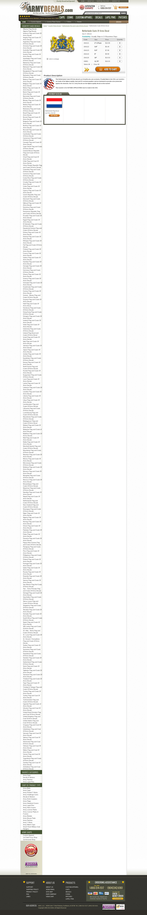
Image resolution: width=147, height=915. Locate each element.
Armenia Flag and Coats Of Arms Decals (32, 47)
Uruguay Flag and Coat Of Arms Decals (32, 726)
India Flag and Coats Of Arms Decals (31, 325)
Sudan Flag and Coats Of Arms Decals (31, 646)
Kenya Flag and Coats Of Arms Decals (31, 363)
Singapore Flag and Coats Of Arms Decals (32, 606)
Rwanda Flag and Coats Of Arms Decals (32, 577)
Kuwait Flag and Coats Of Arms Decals (31, 372)
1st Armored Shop (29, 839)
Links (28, 896)
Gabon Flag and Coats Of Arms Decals (32, 258)
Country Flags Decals (54, 26)
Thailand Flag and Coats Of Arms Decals (32, 680)
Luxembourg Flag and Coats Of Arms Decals (30, 414)
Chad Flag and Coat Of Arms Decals (31, 158)
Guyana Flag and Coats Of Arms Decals (32, 300)
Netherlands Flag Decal (52, 111)
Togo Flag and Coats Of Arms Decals (31, 684)
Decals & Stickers (29, 777)
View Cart (50, 896)
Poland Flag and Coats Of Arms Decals (32, 560)
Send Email (50, 889)
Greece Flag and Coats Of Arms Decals (32, 279)
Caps (62, 17)
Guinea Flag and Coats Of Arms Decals (32, 292)
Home (83, 1)
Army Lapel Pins (28, 782)
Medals (79, 22)
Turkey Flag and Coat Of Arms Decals (31, 696)
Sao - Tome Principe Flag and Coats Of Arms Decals (32, 590)
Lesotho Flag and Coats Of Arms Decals (32, 393)
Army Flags (27, 801)
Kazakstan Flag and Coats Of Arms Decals (32, 359)
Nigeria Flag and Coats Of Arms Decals (32, 518)
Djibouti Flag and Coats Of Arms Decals (32, 204)
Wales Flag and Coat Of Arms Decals (31, 751)
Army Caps (27, 775)
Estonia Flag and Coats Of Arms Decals (32, 237)
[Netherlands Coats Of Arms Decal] (62, 55)
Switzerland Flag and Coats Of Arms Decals (32, 663)
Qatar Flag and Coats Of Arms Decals (31, 569)
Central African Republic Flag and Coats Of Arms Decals (31, 153)
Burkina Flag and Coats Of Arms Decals (32, 126)
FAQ (27, 894)
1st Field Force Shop (30, 837)
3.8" (95, 47)
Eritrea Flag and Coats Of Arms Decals (31, 233)
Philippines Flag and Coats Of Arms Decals (32, 556)
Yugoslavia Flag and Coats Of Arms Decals (32, 759)
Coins (70, 17)
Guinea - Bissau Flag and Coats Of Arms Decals (31, 296)
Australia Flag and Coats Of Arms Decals (32, 51)
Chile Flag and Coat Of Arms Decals (31, 162)
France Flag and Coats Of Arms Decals (32, 254)
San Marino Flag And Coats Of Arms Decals (32, 585)
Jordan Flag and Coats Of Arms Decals (32, 355)
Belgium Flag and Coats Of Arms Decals (32, 85)
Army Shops (27, 832)
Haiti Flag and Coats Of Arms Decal (31, 305)
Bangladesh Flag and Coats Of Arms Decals (32, 72)
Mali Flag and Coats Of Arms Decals (31, 439)
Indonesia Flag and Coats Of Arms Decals (32, 330)
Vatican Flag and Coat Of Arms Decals (31, 738)
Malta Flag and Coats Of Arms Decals (31, 443)
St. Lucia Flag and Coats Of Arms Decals (32, 636)
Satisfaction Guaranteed (87, 7)
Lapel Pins (110, 17)
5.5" (95, 50)
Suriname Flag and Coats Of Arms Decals (31, 650)
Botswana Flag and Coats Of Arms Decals (32, 110)
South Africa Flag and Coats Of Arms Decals (32, 619)
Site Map (49, 892)
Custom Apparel (84, 17)
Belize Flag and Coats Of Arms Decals (31, 89)
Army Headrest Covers (31, 803)
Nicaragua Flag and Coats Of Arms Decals (32, 510)
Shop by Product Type (31, 785)
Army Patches (27, 779)
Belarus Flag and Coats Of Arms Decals (32, 80)
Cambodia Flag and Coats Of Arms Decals (32, 135)
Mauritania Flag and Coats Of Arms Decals (32, 451)
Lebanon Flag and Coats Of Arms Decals (32, 388)
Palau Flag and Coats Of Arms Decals (31, 535)
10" (95, 57)
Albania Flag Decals (30, 29)
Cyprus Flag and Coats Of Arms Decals (32, 191)
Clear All (96, 64)
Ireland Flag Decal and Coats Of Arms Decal (31, 334)
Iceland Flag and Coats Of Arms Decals (32, 321)
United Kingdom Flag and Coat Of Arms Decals (31, 717)
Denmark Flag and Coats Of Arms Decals (31, 200)
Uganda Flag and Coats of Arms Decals (32, 705)
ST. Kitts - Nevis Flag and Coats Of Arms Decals (31, 632)
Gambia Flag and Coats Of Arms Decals (32, 263)
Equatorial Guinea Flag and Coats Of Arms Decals (32, 229)
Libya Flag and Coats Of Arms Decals (31, 401)
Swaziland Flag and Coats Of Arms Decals (32, 655)
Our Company (51, 894)
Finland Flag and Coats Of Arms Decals (32, 250)
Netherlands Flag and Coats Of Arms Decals (75, 26)
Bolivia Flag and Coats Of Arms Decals (31, 105)
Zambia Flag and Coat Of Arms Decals (31, 763)
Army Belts (26, 788)
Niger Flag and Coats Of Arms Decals (31, 514)
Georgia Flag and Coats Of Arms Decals (32, 267)
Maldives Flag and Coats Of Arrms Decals (32, 434)
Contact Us (116, 1)
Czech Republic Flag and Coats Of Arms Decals (31, 196)
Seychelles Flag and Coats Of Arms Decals (32, 598)
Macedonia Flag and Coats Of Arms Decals (32, 418)
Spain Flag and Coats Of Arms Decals (31, 623)
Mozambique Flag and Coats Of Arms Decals (30, 485)
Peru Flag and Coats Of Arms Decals (31, 552)
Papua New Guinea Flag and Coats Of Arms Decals (32, 543)
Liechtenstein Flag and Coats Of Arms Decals (31, 405)
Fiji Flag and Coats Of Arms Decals (32, 246)
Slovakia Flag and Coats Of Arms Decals (32, 611)
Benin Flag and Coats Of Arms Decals (31, 93)
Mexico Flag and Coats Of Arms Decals (32, 460)
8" (95, 54)
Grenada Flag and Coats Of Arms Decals (32, 284)
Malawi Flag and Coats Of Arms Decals (32, 426)
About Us (90, 1)
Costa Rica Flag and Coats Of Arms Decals (32, 179)
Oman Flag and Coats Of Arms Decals (31, 527)
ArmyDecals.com (48, 8)
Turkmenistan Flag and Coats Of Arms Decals (31, 701)
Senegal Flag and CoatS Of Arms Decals (32, 594)
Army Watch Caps (29, 824)
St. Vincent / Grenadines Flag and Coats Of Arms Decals (31, 641)
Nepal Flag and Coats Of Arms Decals (31, 497)
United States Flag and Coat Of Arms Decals (31, 722)
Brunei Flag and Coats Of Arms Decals (31, 118)
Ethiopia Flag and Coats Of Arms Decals (32, 242)
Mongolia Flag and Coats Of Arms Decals (31, 476)
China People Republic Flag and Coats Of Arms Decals (32, 166)
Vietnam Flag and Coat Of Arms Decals (32, 747)
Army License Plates (30, 810)
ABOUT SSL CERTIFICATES (31, 873)
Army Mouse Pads (29, 818)
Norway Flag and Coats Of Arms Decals (32, 523)
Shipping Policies (103, 1)
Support (29, 887)
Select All (87, 64)
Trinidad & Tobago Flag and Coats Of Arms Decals (32, 688)
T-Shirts (68, 22)
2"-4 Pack (97, 43)
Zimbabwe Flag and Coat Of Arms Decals (31, 768)
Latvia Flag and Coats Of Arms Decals (31, 384)
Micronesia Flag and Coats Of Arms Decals (32, 464)
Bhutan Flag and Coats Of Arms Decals (32, 101)
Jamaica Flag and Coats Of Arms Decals (32, 346)
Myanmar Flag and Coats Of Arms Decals (31, 489)
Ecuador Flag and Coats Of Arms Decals (32, 217)
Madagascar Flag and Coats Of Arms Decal (30, 422)
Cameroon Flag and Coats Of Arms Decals (32, 139)
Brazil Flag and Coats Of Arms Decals (31, 114)
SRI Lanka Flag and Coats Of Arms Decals (32, 627)
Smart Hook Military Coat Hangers (31, 828)
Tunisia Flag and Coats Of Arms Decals (32, 692)
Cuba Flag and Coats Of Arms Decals (31, 187)
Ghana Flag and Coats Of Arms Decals (32, 275)
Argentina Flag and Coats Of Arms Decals (31, 43)
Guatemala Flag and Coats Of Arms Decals (32, 288)
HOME (24, 22)
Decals (98, 17)
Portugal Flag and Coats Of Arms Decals (32, 564)
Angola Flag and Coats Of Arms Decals (32, 38)
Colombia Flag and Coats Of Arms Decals (31, 170)
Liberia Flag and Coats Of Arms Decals (32, 397)
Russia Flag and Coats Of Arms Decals (32, 573)
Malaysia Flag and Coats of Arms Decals (32, 430)
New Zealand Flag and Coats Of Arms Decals (31, 506)
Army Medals (27, 816)
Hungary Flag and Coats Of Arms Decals (32, 317)
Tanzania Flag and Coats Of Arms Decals (32, 675)
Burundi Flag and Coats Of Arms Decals (32, 131)
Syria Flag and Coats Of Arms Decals (31, 667)
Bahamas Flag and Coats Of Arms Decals (31, 64)
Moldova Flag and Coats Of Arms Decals (32, 468)
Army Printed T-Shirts (30, 792)
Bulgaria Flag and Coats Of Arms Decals (32, 122)
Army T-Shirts (27, 822)
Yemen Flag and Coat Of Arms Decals (31, 755)
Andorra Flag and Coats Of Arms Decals (32, 34)
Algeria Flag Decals (29, 31)
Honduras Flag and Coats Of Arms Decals (32, 309)
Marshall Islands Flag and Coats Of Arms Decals (32, 447)
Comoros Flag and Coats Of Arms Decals (31, 175)
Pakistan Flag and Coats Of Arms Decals (32, 531)
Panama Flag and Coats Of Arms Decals (32, 539)
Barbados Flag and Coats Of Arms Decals (31, 76)
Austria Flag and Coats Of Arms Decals (32, 55)
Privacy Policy (32, 892)
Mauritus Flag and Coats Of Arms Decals (32, 455)
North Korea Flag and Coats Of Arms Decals (30, 367)
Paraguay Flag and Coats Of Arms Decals (31, 548)
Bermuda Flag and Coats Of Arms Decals (31, 97)
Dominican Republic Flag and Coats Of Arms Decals (32, 212)
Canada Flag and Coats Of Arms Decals (32, 143)
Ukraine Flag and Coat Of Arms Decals (31, 709)
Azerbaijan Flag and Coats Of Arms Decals (32, 59)
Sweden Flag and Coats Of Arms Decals (32, 659)
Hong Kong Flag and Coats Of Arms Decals (32, 313)
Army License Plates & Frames (30, 813)
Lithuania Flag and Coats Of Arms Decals (31, 409)
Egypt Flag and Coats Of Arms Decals (31, 221)
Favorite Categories (30, 772)
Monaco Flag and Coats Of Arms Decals (32, 472)
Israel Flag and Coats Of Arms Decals (31, 338)
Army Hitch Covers (29, 807)
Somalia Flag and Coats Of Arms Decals (32, 615)
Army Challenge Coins (30, 794)
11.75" (96, 61)
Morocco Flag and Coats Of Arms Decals (32, 481)
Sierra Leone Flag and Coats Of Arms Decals (30, 602)
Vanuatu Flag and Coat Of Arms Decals (32, 734)
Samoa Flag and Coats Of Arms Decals (32, 581)
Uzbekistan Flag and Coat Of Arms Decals (32, 730)
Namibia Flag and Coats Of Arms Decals (32, 493)
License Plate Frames (53, 22)
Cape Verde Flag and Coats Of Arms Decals (32, 147)
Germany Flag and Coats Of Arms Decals (31, 271)
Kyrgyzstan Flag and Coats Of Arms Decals (32, 376)
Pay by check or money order (118, 896)
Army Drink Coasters (30, 799)
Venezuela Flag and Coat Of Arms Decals (31, 743)
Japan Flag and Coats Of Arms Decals (31, 351)
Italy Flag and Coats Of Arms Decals (31, 342)
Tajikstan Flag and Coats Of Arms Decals (32, 671)
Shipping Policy (32, 889)
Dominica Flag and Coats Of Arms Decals (31, 208)
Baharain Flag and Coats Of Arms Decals (32, 68)
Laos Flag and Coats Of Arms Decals (31, 380)
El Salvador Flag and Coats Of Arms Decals (32, 225)
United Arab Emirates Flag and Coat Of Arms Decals (32, 713)
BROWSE (118, 22)
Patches (123, 17)
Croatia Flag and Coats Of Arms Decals (32, 183)
